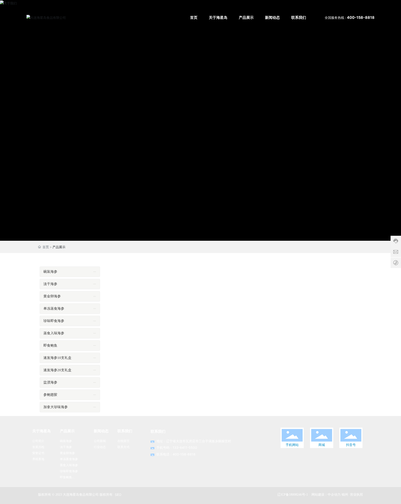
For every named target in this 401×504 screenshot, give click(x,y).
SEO (118, 495)
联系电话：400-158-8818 (175, 454)
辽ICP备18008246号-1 (292, 494)
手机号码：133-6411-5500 (176, 447)
